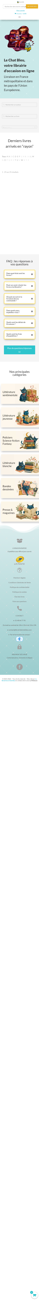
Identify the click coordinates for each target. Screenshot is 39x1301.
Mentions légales (19, 578)
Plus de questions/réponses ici (19, 350)
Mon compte (20, 10)
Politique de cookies (19, 592)
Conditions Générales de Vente (19, 582)
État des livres (20, 597)
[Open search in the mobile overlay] (20, 6)
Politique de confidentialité (19, 587)
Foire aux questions (20, 601)
